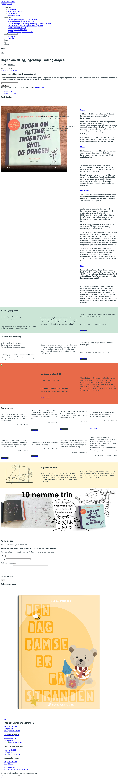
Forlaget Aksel (13, 773)
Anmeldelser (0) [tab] (10, 93)
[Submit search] (19, 775)
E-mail (3, 559)
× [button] (1, 777)
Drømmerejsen (9, 767)
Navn (3, 555)
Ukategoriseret (39, 87)
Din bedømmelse (7, 563)
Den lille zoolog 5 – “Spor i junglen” (16, 769)
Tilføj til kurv (4, 85)
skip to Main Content (8, 2)
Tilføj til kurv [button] (8, 729)
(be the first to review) (9, 70)
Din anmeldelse (7, 576)
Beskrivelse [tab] (8, 91)
